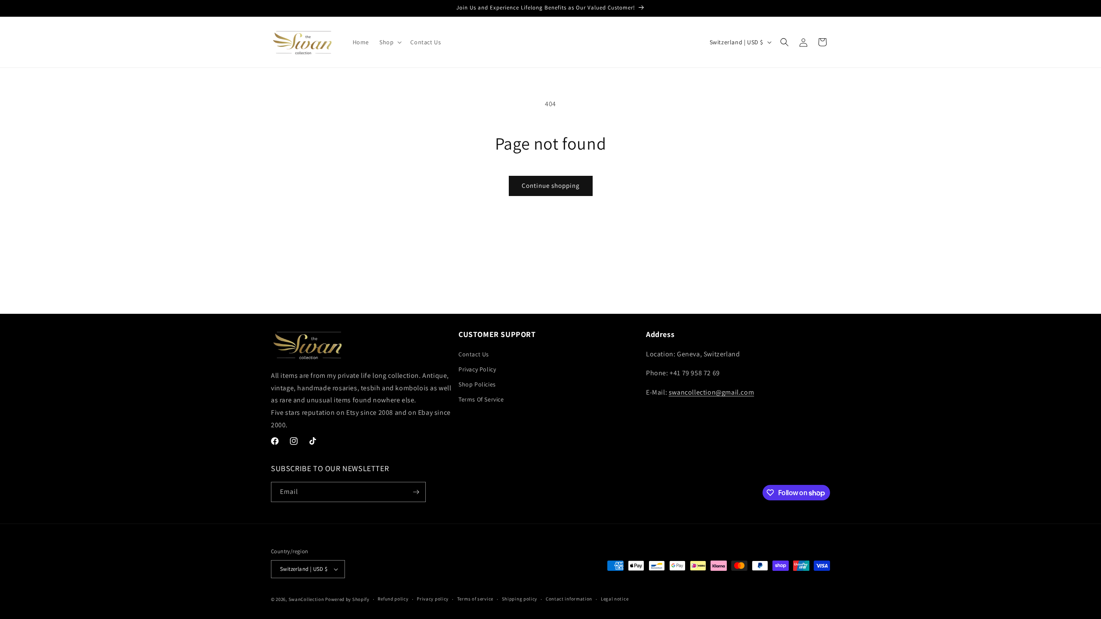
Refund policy (393, 599)
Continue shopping (551, 185)
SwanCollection (306, 599)
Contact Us (473, 354)
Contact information (569, 599)
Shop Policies (477, 384)
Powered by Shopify (347, 599)
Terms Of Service (481, 399)
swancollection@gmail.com (711, 392)
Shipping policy (520, 599)
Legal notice (614, 599)
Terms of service (475, 599)
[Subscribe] (415, 492)
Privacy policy (433, 599)
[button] (389, 42)
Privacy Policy (477, 369)
